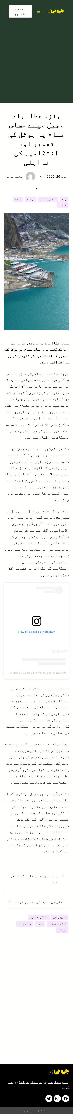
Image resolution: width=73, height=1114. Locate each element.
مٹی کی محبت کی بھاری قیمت (39, 901)
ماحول (62, 204)
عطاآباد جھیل (39, 917)
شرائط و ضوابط (30, 1082)
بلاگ (64, 199)
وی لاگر (62, 930)
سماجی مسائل (48, 199)
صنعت (18, 199)
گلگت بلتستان (57, 923)
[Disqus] (36, 1004)
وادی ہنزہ (24, 923)
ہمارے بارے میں (56, 1082)
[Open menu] (38, 11)
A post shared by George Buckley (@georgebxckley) (33, 672)
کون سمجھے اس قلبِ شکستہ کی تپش (34, 879)
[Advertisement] (36, 59)
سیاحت (30, 199)
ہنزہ (40, 923)
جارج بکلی (59, 917)
